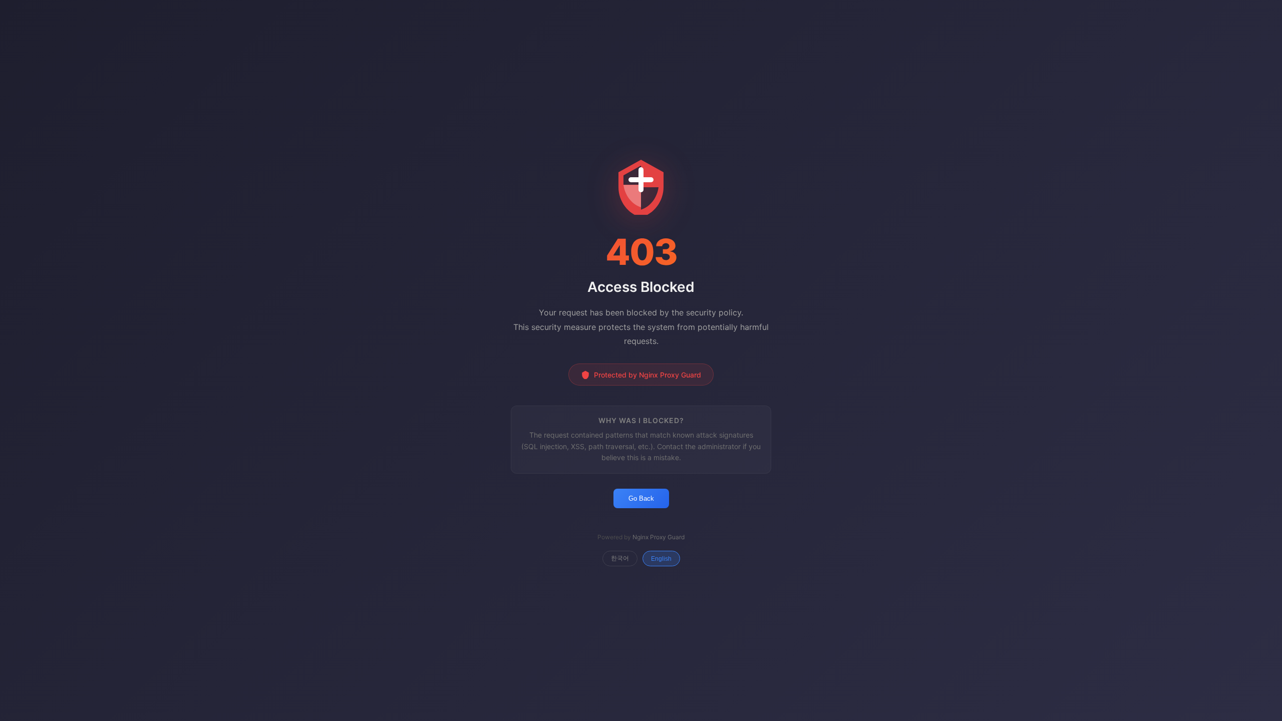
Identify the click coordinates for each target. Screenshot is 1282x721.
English (661, 558)
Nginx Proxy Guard (658, 537)
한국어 (620, 558)
